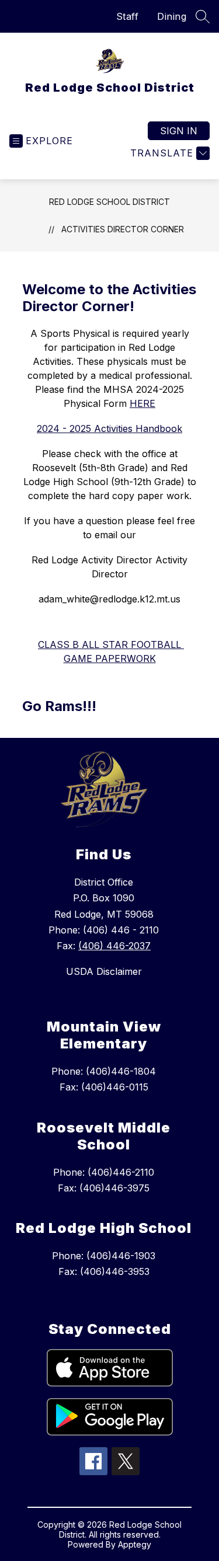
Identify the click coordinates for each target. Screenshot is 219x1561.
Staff (127, 16)
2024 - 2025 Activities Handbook (109, 428)
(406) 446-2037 (114, 946)
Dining (171, 16)
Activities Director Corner (122, 229)
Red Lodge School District (109, 202)
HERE (142, 403)
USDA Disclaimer (104, 971)
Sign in (178, 131)
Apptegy (134, 1544)
